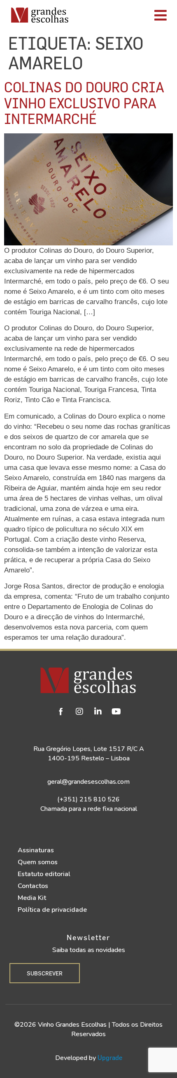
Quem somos (38, 862)
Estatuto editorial (44, 874)
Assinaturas (36, 850)
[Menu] (125, 15)
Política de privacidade (52, 909)
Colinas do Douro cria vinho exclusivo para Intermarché (84, 102)
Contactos (33, 885)
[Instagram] (79, 711)
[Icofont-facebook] (61, 711)
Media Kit (32, 897)
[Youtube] (116, 711)
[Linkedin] (98, 711)
